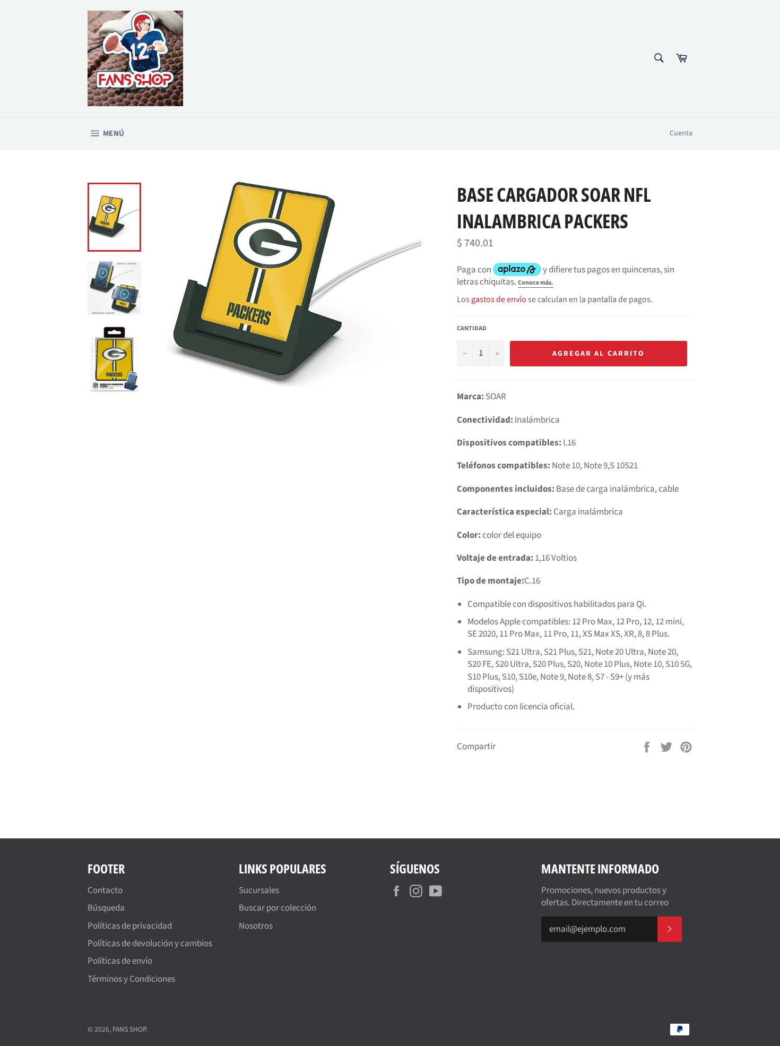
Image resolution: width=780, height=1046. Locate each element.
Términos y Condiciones (131, 979)
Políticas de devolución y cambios (150, 943)
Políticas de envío (120, 961)
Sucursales (259, 890)
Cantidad (472, 328)
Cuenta (681, 133)
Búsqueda (106, 908)
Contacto (105, 890)
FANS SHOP (129, 1029)
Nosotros (256, 926)
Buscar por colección (277, 908)
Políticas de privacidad (130, 926)
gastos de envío (498, 299)
